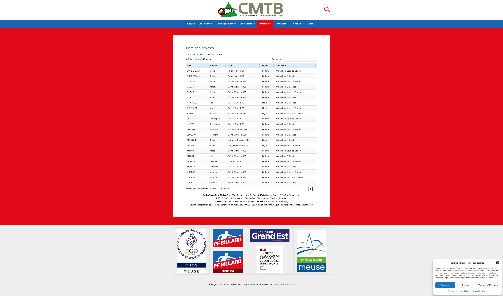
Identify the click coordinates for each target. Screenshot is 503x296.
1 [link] (310, 189)
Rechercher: (277, 59)
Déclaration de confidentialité (474, 291)
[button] (497, 263)
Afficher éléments (198, 59)
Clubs (310, 23)
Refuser (466, 285)
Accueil (191, 23)
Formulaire (280, 23)
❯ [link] (315, 189)
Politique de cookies (455, 291)
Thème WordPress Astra (284, 284)
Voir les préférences (488, 285)
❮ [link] (306, 189)
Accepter (445, 285)
